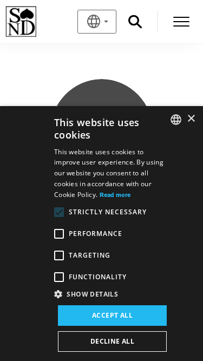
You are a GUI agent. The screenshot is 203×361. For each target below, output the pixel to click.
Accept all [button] (112, 315)
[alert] (101, 233)
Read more (115, 195)
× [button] (191, 119)
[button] (112, 294)
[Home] (38, 21)
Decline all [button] (112, 341)
